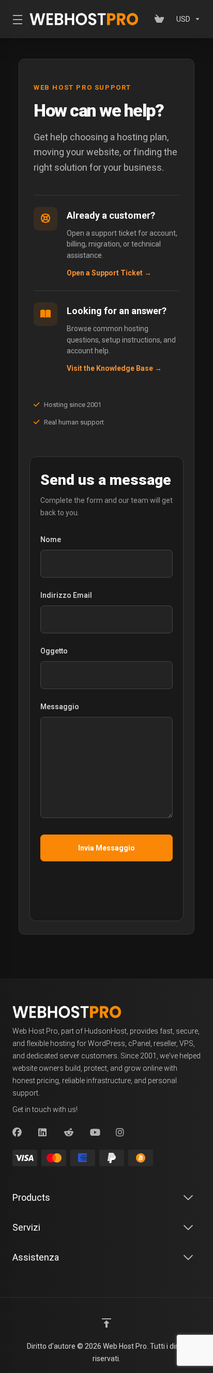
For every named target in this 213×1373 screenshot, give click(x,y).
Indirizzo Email (66, 595)
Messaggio (59, 706)
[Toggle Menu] (14, 19)
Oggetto (54, 651)
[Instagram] (120, 1132)
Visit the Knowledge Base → (114, 368)
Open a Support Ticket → (109, 273)
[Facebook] (17, 1132)
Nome (50, 539)
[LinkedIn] (43, 1132)
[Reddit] (69, 1132)
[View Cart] (161, 19)
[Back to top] (106, 1323)
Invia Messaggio (106, 848)
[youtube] (95, 1132)
